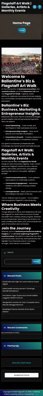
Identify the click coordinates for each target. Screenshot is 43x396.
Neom (36, 394)
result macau (25, 363)
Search (10, 252)
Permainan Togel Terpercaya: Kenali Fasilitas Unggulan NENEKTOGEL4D (20, 296)
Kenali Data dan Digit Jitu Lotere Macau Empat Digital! (20, 282)
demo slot (16, 363)
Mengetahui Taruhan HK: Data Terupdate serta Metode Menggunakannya (20, 303)
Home (21, 30)
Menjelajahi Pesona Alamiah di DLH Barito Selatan (18, 310)
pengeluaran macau (21, 375)
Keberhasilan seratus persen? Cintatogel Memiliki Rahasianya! (18, 289)
